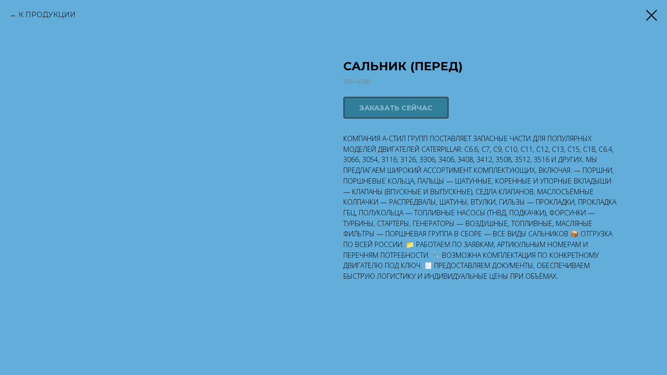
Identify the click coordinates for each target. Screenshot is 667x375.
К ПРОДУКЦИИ (47, 14)
